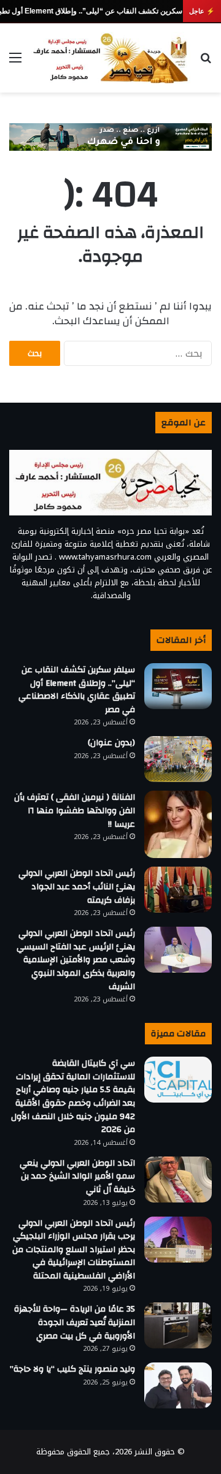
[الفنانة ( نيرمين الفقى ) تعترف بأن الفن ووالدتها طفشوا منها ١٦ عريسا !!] (178, 824)
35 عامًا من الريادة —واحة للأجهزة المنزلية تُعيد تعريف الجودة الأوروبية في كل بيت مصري (74, 1322)
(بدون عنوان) (111, 743)
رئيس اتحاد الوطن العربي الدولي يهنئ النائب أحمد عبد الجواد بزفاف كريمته (76, 886)
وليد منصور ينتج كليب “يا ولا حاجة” (72, 1369)
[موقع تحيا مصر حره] (110, 58)
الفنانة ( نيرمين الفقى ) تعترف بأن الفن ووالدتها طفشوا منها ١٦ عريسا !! (74, 810)
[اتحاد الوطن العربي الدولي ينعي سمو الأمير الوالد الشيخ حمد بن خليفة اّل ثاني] (178, 1179)
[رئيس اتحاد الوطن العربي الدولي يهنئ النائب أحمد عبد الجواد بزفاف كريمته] (178, 890)
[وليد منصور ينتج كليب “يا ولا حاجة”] (178, 1385)
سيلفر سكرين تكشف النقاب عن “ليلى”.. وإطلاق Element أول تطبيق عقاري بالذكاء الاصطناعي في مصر (76, 690)
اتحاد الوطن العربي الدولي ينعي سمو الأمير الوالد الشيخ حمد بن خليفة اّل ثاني (77, 1176)
